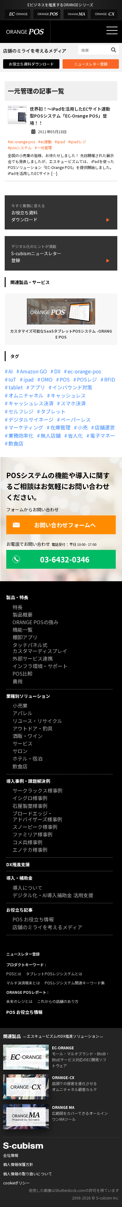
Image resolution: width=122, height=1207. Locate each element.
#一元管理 (43, 147)
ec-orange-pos (84, 371)
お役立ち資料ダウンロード (31, 63)
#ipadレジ (77, 141)
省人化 (75, 435)
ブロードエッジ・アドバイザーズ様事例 (37, 816)
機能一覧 (23, 630)
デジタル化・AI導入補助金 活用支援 (53, 895)
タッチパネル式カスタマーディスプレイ (40, 648)
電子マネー (102, 435)
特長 (18, 607)
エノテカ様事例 (30, 850)
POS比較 (23, 674)
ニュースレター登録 (91, 63)
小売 (83, 427)
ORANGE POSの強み (35, 622)
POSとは (13, 973)
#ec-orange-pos (21, 141)
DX (57, 371)
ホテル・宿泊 (28, 759)
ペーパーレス (76, 419)
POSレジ (87, 379)
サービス (23, 744)
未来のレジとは (19, 1001)
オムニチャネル (25, 395)
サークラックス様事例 (38, 791)
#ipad (60, 141)
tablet (15, 387)
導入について (28, 888)
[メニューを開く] (112, 30)
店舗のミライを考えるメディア (47, 927)
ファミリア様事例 (33, 834)
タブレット (53, 411)
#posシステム (20, 147)
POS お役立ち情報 (33, 919)
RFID (109, 379)
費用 (18, 681)
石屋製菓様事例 (30, 806)
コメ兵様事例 (28, 842)
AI (10, 371)
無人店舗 (51, 435)
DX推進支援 (18, 864)
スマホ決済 (73, 403)
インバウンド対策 (72, 387)
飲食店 (15, 443)
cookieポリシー (16, 1182)
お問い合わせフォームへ (65, 525)
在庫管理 (60, 427)
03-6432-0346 (64, 559)
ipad (28, 379)
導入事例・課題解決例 (28, 781)
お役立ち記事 (19, 910)
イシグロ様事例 (30, 798)
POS (65, 379)
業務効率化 (20, 435)
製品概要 (23, 615)
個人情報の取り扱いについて (27, 1173)
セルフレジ (20, 411)
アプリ (37, 387)
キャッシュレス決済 (30, 403)
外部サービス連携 (33, 659)
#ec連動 (45, 141)
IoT (12, 379)
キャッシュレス (68, 395)
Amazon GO (33, 371)
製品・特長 (17, 597)
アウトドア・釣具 (33, 728)
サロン (20, 751)
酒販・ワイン (28, 736)
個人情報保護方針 (18, 1164)
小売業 (20, 706)
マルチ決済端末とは (23, 982)
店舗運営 (105, 427)
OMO (47, 379)
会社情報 (10, 1155)
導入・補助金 (19, 878)
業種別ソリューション (28, 696)
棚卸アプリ (25, 637)
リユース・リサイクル (37, 721)
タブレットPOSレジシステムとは (54, 973)
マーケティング (25, 427)
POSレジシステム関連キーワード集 (75, 982)
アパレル (23, 713)
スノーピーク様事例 (35, 827)
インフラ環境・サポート (40, 666)
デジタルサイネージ (30, 419)
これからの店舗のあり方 (58, 1001)
